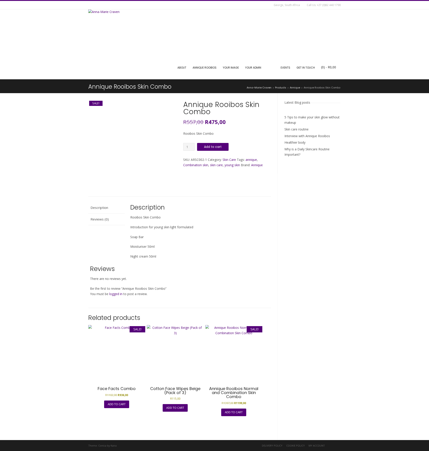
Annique (257, 165)
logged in (115, 294)
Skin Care (229, 159)
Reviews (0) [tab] (99, 219)
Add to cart (213, 147)
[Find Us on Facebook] (98, 5)
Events (285, 67)
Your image (231, 67)
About (181, 67)
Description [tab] (99, 207)
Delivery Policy (272, 445)
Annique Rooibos (205, 67)
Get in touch (306, 67)
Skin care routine (296, 129)
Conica (102, 445)
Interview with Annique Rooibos (307, 136)
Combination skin (195, 165)
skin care (216, 165)
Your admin (253, 67)
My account (317, 445)
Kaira (114, 445)
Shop (270, 67)
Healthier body (294, 142)
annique (251, 159)
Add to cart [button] (117, 404)
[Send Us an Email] (91, 5)
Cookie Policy (295, 445)
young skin (232, 165)
